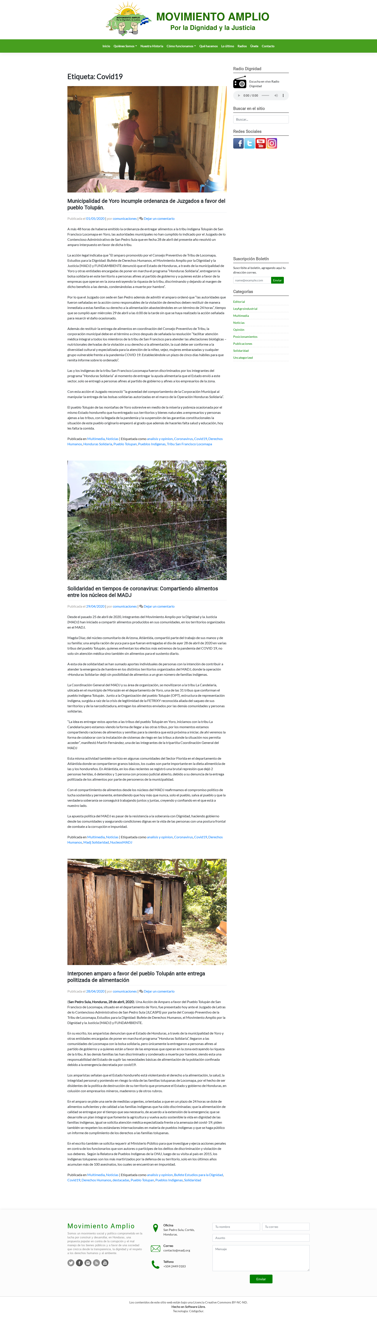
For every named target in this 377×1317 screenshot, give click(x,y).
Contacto (268, 46)
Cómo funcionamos (180, 46)
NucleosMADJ (121, 842)
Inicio (106, 46)
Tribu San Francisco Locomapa (189, 444)
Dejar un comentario (159, 218)
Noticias (112, 439)
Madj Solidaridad (96, 842)
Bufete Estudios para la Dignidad (198, 1175)
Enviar (277, 280)
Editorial (239, 301)
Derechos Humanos (96, 1180)
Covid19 (200, 439)
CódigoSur (196, 1311)
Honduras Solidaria (97, 444)
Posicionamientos (245, 336)
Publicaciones (242, 343)
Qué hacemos (208, 46)
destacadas (121, 1180)
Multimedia (96, 439)
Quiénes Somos (124, 46)
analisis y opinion (160, 439)
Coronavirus (183, 439)
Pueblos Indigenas (152, 444)
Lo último (227, 46)
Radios (242, 46)
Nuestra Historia (152, 46)
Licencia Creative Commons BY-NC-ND (220, 1302)
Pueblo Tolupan (125, 444)
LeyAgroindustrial (245, 308)
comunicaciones (125, 218)
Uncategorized (243, 357)
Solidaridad (192, 1180)
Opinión (238, 329)
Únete (254, 46)
